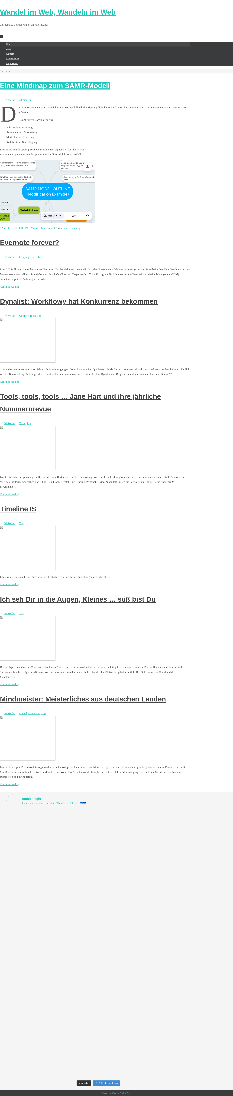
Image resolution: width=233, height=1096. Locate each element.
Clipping (24, 257)
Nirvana (115, 1093)
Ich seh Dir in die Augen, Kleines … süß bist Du (78, 599)
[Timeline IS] (27, 569)
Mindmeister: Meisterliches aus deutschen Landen (83, 699)
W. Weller (9, 99)
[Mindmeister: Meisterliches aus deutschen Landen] (27, 759)
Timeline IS (18, 509)
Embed (23, 713)
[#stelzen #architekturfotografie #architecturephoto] (28, 818)
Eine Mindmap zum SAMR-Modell (55, 86)
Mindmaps (34, 713)
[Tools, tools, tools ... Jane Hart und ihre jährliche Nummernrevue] (27, 469)
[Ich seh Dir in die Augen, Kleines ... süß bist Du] (27, 659)
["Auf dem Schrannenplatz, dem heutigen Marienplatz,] (168, 944)
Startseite (5, 71)
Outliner (23, 315)
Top (40, 257)
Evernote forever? (29, 242)
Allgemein (25, 99)
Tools (33, 257)
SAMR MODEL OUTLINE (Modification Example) (28, 227)
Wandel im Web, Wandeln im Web (58, 12)
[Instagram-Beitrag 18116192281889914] (121, 815)
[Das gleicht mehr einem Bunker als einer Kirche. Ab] (75, 910)
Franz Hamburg (71, 227)
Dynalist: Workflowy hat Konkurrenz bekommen (79, 301)
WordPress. (127, 1093)
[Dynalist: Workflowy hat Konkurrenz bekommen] (27, 361)
